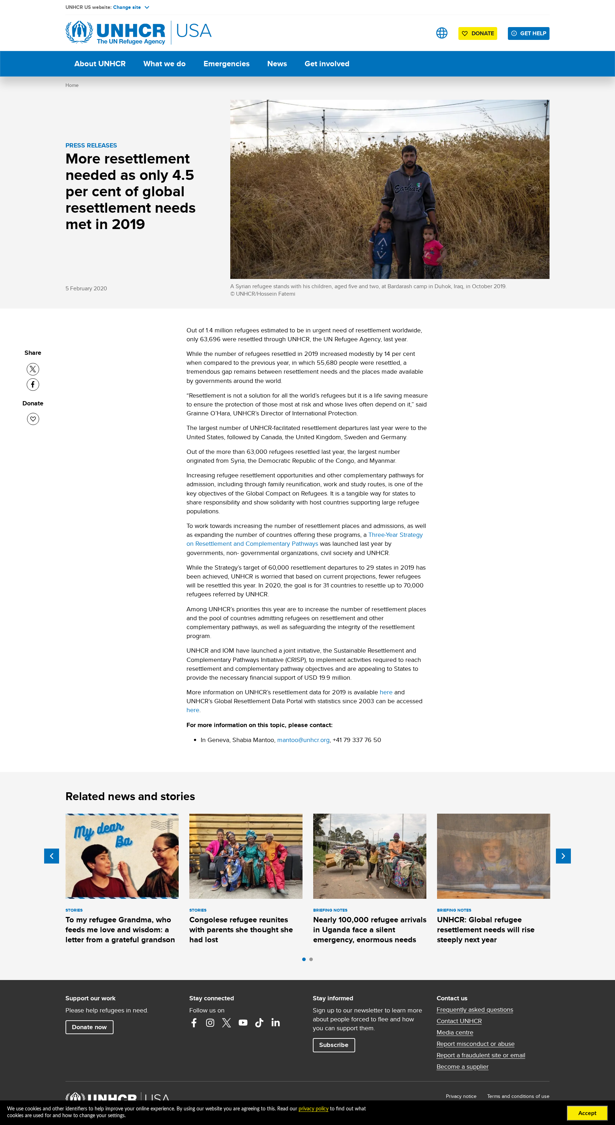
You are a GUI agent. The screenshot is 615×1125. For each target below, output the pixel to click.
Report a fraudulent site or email (481, 1055)
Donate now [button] (89, 1027)
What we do (164, 63)
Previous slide (51, 856)
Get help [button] (533, 33)
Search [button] (419, 33)
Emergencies (226, 63)
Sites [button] (442, 33)
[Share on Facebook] (33, 384)
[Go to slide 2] (312, 961)
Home (72, 85)
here (386, 692)
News (277, 63)
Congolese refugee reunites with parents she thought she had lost (241, 930)
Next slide (563, 856)
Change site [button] (127, 7)
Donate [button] (483, 33)
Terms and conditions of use (518, 1096)
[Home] (115, 33)
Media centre (455, 1032)
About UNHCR (100, 63)
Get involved (327, 63)
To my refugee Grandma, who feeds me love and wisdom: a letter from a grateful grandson (120, 930)
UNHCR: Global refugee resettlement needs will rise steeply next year (486, 930)
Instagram (210, 1022)
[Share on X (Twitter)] (33, 369)
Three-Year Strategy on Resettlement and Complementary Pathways (304, 539)
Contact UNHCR (459, 1021)
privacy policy (313, 1108)
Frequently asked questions (475, 1009)
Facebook (194, 1022)
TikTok (259, 1022)
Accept (587, 1113)
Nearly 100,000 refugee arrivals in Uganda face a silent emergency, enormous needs (369, 930)
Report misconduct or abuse (476, 1044)
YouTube (243, 1022)
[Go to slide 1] (305, 961)
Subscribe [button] (333, 1044)
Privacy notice (461, 1096)
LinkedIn (275, 1022)
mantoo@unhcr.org (303, 739)
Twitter (226, 1022)
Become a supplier (463, 1066)
